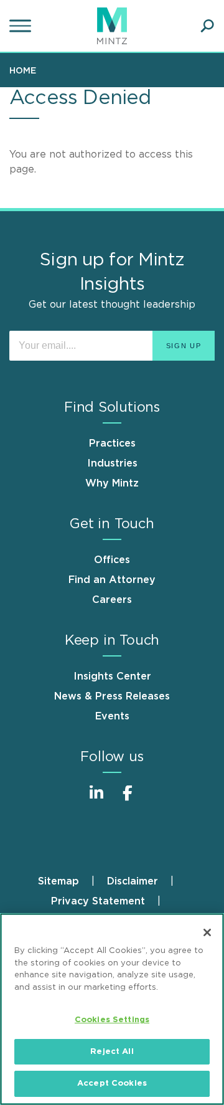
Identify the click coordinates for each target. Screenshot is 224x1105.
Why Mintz (112, 483)
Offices (112, 560)
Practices (112, 443)
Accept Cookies (112, 1083)
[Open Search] (207, 26)
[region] (112, 1009)
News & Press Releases (112, 696)
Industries (112, 463)
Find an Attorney (112, 580)
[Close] (207, 932)
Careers (112, 600)
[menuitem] (25, 70)
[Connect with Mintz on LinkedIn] (96, 799)
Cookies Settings (112, 1020)
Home (22, 71)
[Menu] (21, 26)
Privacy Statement (98, 901)
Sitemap (58, 881)
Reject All (111, 1052)
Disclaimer (132, 881)
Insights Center (112, 676)
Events (112, 716)
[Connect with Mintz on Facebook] (127, 799)
